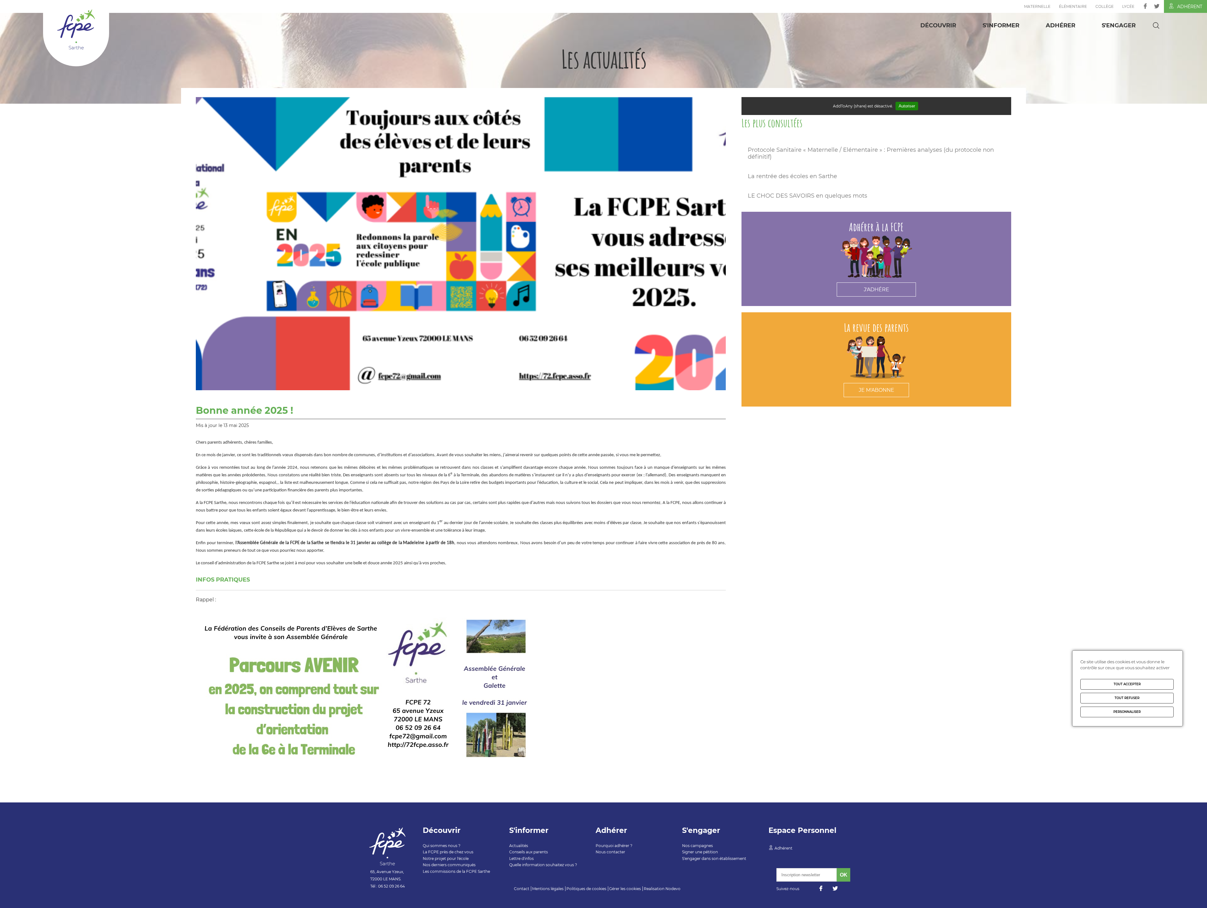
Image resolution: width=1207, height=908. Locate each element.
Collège (1104, 6)
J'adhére (876, 290)
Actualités (518, 845)
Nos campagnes (697, 845)
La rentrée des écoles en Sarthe (792, 176)
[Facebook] (1145, 6)
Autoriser (907, 106)
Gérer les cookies (625, 888)
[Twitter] (1157, 6)
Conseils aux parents (528, 852)
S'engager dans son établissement (714, 858)
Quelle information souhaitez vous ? (543, 864)
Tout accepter (1127, 684)
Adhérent (1189, 6)
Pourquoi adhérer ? (614, 845)
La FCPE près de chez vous (448, 852)
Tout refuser (1127, 698)
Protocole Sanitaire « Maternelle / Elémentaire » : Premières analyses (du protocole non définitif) (871, 153)
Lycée (1128, 6)
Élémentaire (1073, 6)
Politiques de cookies (586, 888)
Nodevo (673, 888)
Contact (521, 888)
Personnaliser (1127, 712)
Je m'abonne (876, 390)
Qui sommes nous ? (441, 845)
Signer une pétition (700, 852)
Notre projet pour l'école (446, 858)
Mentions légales (548, 888)
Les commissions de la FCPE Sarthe (456, 871)
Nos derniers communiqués (449, 864)
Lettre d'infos (521, 858)
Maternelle (1037, 6)
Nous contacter (610, 852)
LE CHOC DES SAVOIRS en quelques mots (807, 195)
